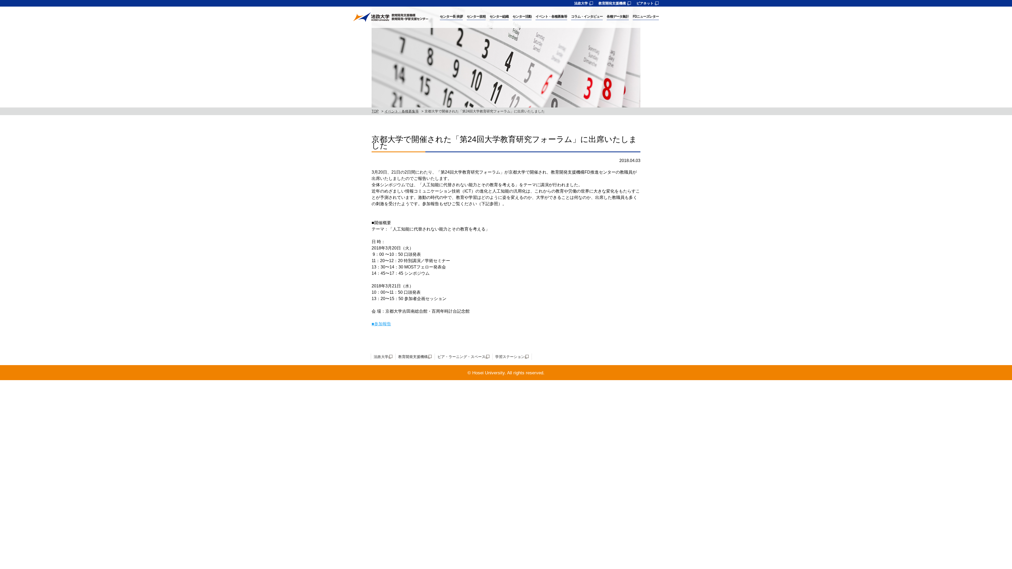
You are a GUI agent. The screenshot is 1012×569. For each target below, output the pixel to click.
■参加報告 (381, 324)
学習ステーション (510, 357)
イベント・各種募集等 (402, 111)
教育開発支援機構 (612, 3)
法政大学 (581, 3)
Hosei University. (489, 372)
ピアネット (645, 3)
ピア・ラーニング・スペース (461, 357)
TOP (375, 111)
